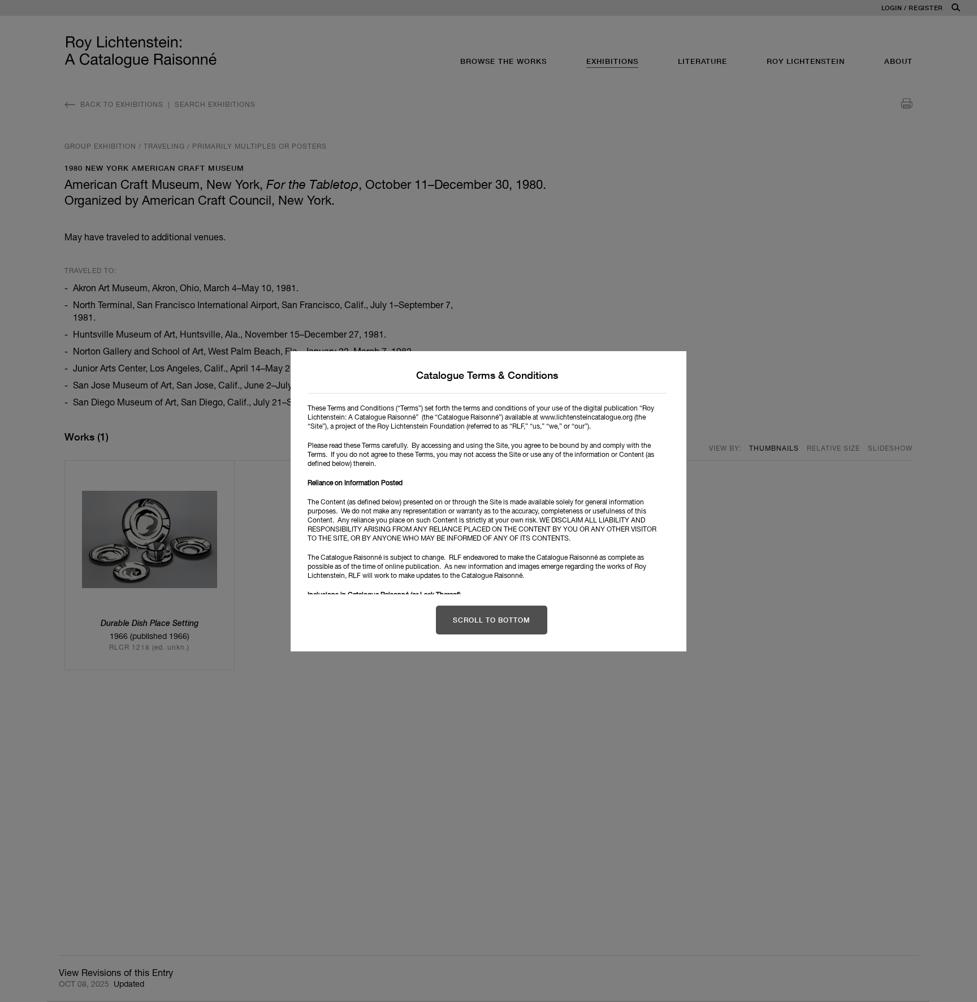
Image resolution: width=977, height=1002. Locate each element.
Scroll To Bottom (491, 620)
